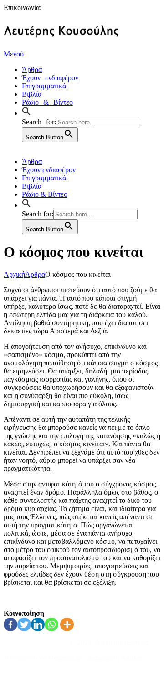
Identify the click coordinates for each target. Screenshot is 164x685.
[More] (67, 624)
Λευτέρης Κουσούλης (36, 642)
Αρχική (14, 274)
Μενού (14, 54)
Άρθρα (35, 274)
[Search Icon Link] (29, 112)
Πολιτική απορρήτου (34, 673)
